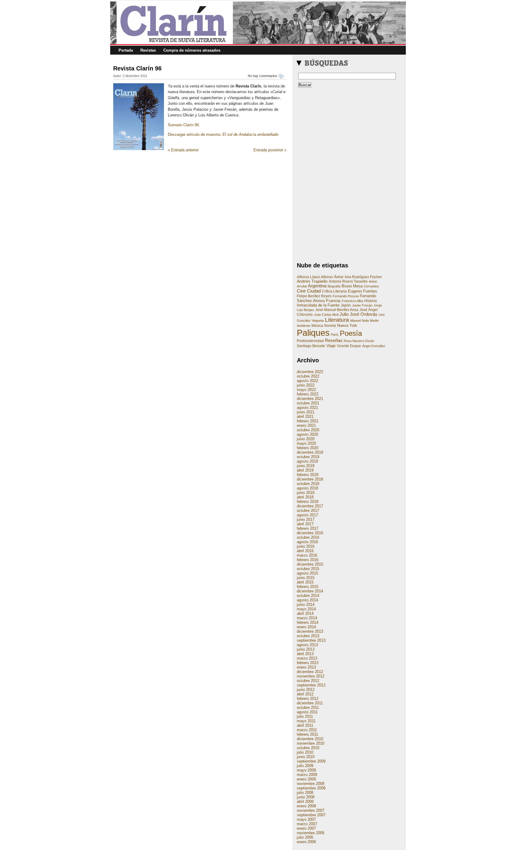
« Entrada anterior (183, 150)
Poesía (351, 333)
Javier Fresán (362, 305)
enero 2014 (306, 627)
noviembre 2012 (310, 676)
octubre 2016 (308, 537)
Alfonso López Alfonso (315, 277)
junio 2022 (305, 385)
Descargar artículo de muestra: (223, 134)
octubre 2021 (308, 403)
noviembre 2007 (310, 810)
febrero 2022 (307, 394)
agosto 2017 (307, 515)
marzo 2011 (307, 730)
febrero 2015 (307, 586)
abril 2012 (305, 694)
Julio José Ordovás (358, 314)
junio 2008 (305, 797)
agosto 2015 (307, 573)
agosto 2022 (307, 380)
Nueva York (347, 325)
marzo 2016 (307, 555)
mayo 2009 (306, 770)
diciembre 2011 (310, 703)
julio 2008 (305, 792)
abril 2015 (305, 582)
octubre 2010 (308, 748)
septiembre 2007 (311, 815)
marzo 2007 (307, 824)
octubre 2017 (308, 510)
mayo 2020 (306, 443)
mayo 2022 (306, 389)
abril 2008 (305, 801)
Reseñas (334, 340)
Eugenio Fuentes (362, 291)
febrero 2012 (307, 698)
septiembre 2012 (311, 685)
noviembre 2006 (310, 833)
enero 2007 (306, 828)
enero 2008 (306, 806)
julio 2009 (305, 765)
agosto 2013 (307, 645)
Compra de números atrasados (191, 50)
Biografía (334, 286)
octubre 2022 (308, 376)
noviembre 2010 (310, 743)
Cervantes (371, 286)
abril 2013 (305, 654)
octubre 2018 (308, 483)
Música (317, 326)
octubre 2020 (308, 430)
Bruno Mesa (352, 286)
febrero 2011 (307, 734)
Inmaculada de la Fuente (318, 305)
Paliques (313, 333)
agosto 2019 (307, 461)
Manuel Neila (359, 320)
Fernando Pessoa (346, 296)
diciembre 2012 (310, 671)
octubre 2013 (308, 636)
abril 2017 (305, 524)
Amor (338, 277)
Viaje (331, 345)
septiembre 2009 (311, 761)
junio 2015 (305, 577)
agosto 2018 (307, 488)
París (335, 334)
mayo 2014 (306, 609)
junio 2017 (305, 519)
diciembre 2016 (310, 533)
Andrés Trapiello (312, 281)
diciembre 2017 (310, 506)
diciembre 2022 (310, 371)
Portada (126, 50)
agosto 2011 (307, 712)
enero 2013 (306, 667)
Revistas (148, 50)
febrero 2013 (307, 662)
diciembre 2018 (310, 479)
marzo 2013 (307, 658)
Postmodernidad (310, 341)
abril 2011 (305, 725)
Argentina (317, 286)
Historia (370, 301)
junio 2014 (305, 604)
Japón (346, 305)
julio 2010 (305, 752)
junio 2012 (305, 689)
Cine (301, 290)
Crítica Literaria (334, 291)
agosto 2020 (307, 434)
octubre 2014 (308, 595)
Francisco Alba (352, 301)
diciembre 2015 (310, 564)
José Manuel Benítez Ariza (336, 310)
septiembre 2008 (311, 788)
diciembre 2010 (310, 739)
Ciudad (314, 290)
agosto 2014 (307, 600)
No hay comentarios (262, 76)
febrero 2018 (307, 501)
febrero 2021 (307, 421)
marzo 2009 (307, 774)
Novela (330, 326)
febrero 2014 (307, 622)
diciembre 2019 (310, 452)
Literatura (337, 320)
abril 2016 (305, 551)
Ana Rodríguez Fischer (363, 277)
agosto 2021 (307, 407)
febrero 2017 (307, 528)
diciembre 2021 (310, 398)
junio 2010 (305, 756)
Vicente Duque (349, 346)
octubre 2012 (308, 680)
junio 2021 (305, 412)
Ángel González (373, 346)
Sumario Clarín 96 (183, 125)
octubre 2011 (308, 707)
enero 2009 (306, 779)
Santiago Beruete (311, 346)
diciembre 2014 (310, 591)
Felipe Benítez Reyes (314, 296)
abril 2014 (305, 613)
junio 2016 (305, 546)
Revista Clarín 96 (137, 68)
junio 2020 (305, 439)
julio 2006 (305, 837)
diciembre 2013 (310, 631)
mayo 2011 (306, 721)
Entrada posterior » (270, 150)
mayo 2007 (306, 819)
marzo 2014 (307, 618)
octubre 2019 (308, 457)
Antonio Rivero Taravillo (348, 281)
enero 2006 (306, 842)
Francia (333, 300)
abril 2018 (305, 497)
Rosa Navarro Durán (359, 341)
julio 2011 (305, 716)
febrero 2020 (307, 448)
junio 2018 (305, 492)
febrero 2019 (307, 474)
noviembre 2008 (310, 783)
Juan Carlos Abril (326, 314)
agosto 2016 (307, 542)
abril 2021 (305, 416)
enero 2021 (306, 425)
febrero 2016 (307, 560)
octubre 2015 (308, 568)
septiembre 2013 (311, 640)
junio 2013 (305, 649)
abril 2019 (305, 470)
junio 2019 (305, 466)
